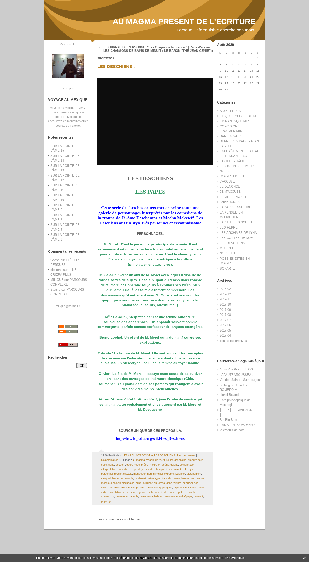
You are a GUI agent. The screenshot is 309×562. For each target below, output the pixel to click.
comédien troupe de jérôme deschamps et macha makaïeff (152, 469)
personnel (107, 473)
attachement (194, 473)
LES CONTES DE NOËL (237, 238)
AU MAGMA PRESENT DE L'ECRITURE (184, 21)
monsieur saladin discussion (117, 482)
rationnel (180, 473)
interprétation (108, 469)
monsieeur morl (142, 473)
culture (200, 478)
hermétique (187, 478)
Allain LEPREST (231, 111)
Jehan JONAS (230, 202)
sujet (138, 482)
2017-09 (225, 309)
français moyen (171, 478)
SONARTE (227, 268)
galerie (174, 464)
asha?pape (185, 496)
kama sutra (146, 496)
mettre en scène (159, 464)
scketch (120, 464)
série (111, 464)
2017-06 (225, 325)
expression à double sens (189, 487)
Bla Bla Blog (228, 420)
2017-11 (225, 299)
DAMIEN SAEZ (230, 136)
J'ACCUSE (227, 181)
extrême (169, 473)
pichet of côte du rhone (161, 492)
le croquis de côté (232, 430)
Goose (55, 260)
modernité (140, 478)
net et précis (141, 464)
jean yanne (171, 496)
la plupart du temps (154, 482)
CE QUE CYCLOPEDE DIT (239, 116)
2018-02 (225, 289)
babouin (158, 496)
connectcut (107, 496)
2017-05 (225, 330)
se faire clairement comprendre (127, 487)
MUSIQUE (227, 248)
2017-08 (225, 315)
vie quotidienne (110, 478)
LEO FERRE (229, 227)
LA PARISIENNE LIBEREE (239, 207)
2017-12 (225, 294)
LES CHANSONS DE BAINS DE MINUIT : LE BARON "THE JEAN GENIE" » (158, 50)
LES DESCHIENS (232, 243)
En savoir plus (234, 558)
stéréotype (154, 478)
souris (134, 492)
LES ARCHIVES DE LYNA (238, 233)
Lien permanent (186, 455)
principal (158, 473)
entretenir (152, 487)
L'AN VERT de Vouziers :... (239, 425)
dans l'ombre (173, 482)
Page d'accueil (200, 47)
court (129, 464)
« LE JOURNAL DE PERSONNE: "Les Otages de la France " (143, 47)
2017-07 (225, 320)
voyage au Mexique (63, 107)
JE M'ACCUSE (230, 191)
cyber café (107, 492)
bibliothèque (122, 492)
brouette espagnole (127, 496)
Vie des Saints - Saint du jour (240, 380)
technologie (126, 478)
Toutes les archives (233, 341)
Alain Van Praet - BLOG (236, 369)
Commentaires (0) (111, 459)
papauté (198, 496)
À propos (68, 88)
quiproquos (165, 487)
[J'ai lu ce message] (304, 558)
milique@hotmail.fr (68, 306)
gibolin (142, 492)
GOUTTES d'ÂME (232, 161)
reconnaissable (123, 473)
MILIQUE (56, 279)
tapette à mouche (186, 492)
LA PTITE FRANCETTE (236, 222)
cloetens (56, 270)
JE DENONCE (230, 186)
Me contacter (68, 44)
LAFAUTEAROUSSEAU (236, 375)
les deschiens (178, 459)
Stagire (55, 289)
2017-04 (225, 335)
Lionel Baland (229, 395)
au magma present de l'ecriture (151, 459)
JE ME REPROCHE (234, 197)
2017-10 (225, 304)
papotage (106, 501)
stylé (191, 469)
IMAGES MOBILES (233, 176)
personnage (187, 464)
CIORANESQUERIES (235, 121)
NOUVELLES (229, 253)
